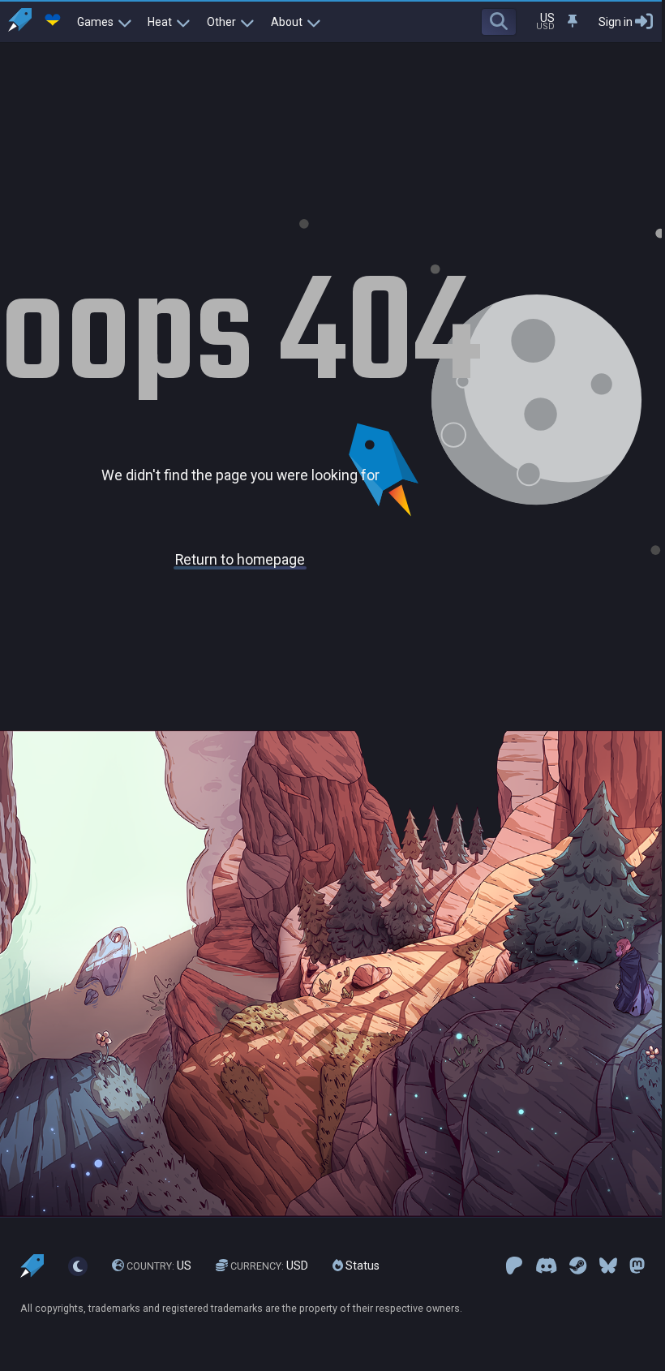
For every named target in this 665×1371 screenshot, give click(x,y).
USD (269, 1265)
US (159, 1265)
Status (361, 1265)
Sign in (615, 21)
